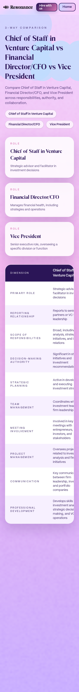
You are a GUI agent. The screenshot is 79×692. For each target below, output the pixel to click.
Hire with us (45, 7)
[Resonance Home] (18, 7)
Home (67, 6)
